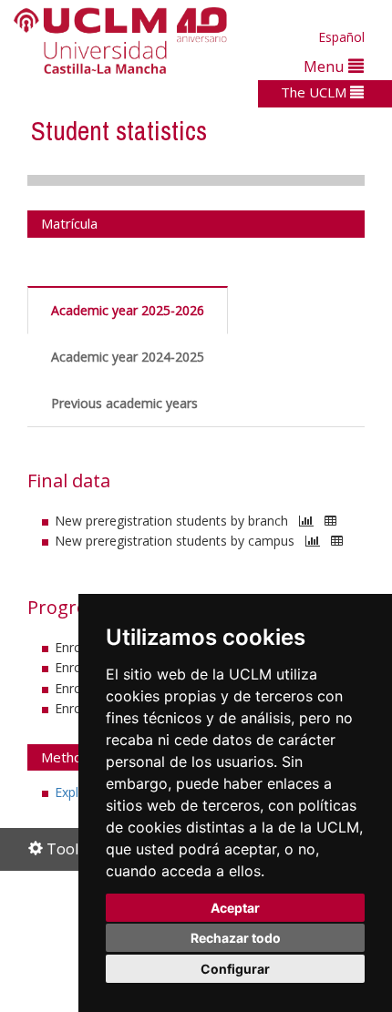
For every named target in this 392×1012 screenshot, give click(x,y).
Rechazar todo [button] (236, 938)
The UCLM (315, 92)
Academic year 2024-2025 (127, 356)
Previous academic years (124, 403)
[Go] (306, 520)
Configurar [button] (235, 968)
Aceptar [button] (235, 907)
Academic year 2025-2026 (127, 310)
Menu (326, 66)
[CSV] (330, 520)
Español (341, 37)
